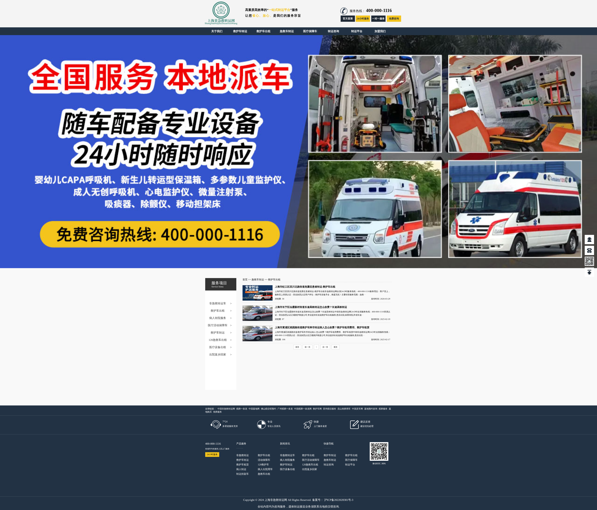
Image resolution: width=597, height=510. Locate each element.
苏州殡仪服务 (329, 409)
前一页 (307, 347)
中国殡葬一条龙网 (303, 409)
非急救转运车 (217, 303)
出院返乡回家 (217, 354)
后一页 (325, 347)
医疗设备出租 (217, 347)
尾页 (335, 347)
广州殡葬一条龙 (285, 409)
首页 (245, 279)
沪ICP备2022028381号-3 (338, 499)
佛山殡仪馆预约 (268, 409)
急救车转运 (258, 279)
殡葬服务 (383, 409)
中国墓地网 (254, 409)
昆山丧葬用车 (344, 409)
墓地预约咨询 (370, 409)
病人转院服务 (217, 318)
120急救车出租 (218, 339)
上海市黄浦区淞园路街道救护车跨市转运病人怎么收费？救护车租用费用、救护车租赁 (322, 327)
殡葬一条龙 (241, 409)
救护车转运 (218, 332)
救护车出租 (218, 310)
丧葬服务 (217, 412)
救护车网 (317, 409)
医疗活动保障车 (217, 325)
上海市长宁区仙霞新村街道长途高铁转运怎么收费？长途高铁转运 (311, 307)
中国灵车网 (357, 409)
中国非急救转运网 (226, 409)
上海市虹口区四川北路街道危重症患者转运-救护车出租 (305, 286)
